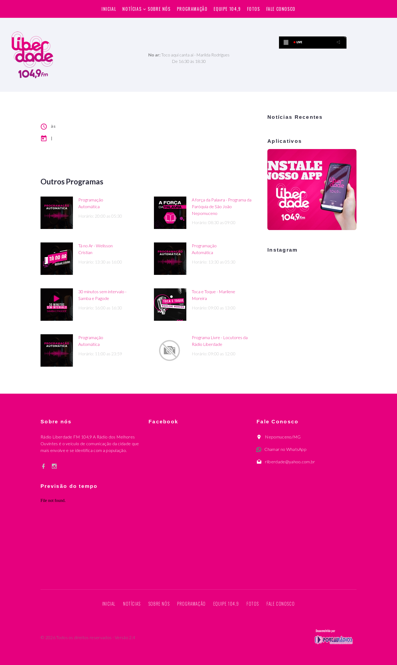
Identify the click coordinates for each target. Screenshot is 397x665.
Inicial (109, 9)
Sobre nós (159, 9)
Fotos (253, 9)
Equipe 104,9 (227, 9)
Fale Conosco (280, 9)
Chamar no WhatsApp (285, 449)
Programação (192, 9)
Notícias (132, 9)
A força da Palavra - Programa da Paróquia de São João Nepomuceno (221, 206)
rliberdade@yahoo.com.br (290, 461)
